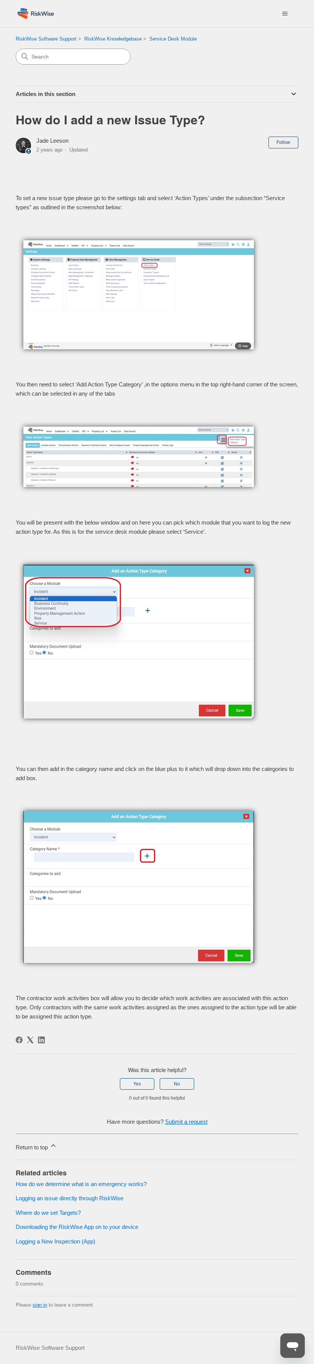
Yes (137, 1084)
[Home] (36, 14)
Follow (283, 142)
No (177, 1084)
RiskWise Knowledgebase (113, 39)
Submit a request (186, 1121)
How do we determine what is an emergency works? (81, 1184)
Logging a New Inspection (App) (55, 1241)
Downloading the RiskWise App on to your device (77, 1227)
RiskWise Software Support (46, 39)
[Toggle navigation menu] (284, 14)
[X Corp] (30, 1039)
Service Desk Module (173, 39)
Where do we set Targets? (48, 1212)
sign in (40, 1305)
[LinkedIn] (41, 1039)
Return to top (32, 1147)
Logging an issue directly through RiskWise (69, 1198)
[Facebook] (19, 1039)
